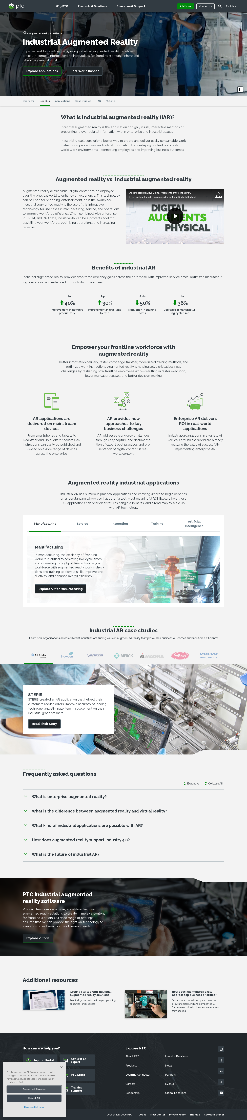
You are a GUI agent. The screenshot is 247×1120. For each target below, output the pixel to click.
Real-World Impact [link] (85, 71)
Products (131, 1065)
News (168, 1065)
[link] (60, 589)
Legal (142, 1114)
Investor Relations (176, 1056)
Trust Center (157, 1114)
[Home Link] (24, 33)
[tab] (45, 525)
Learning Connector (138, 1074)
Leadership (133, 1093)
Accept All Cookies (34, 1089)
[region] (34, 1089)
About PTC (132, 1056)
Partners (170, 1074)
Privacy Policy (177, 1114)
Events (169, 1083)
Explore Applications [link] (42, 71)
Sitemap (195, 1114)
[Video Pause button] (240, 89)
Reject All (34, 1098)
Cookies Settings (214, 1114)
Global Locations (176, 1093)
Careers (130, 1083)
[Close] (61, 1067)
